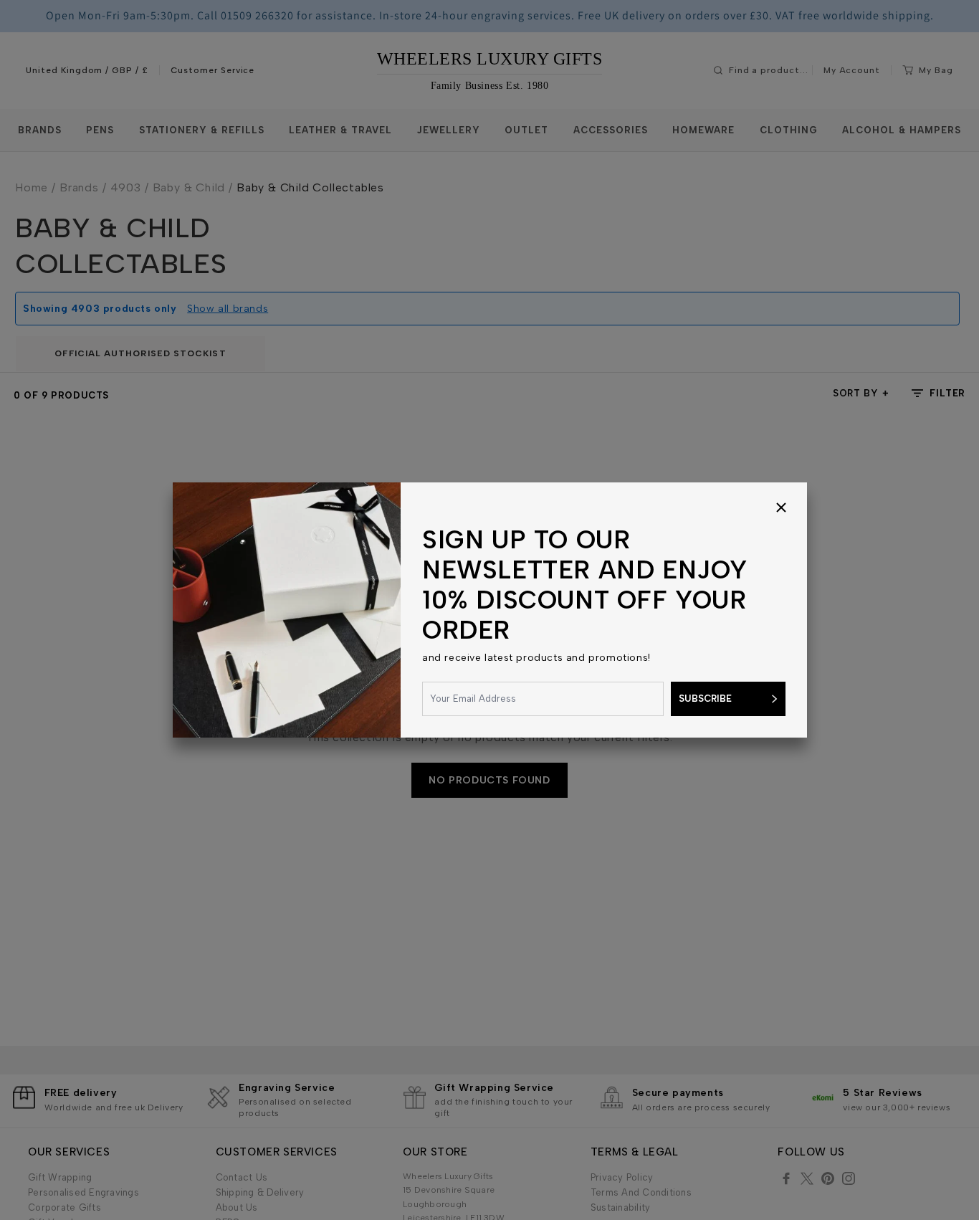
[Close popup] (781, 508)
